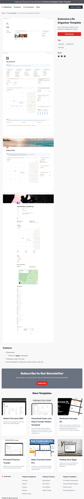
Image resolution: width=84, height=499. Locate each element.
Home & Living (26, 493)
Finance (24, 487)
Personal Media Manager (70, 484)
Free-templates (12, 13)
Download (69, 34)
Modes (18, 355)
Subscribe (42, 383)
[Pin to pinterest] (65, 56)
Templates (17, 7)
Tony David (46, 484)
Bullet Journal (67, 487)
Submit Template (75, 7)
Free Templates (28, 7)
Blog (38, 7)
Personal (61, 47)
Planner (24, 484)
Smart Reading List (69, 490)
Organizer (61, 44)
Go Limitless (46, 487)
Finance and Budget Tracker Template (57, 2)
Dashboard (70, 44)
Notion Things (47, 490)
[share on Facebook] (62, 56)
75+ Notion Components (70, 480)
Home (3, 13)
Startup (24, 490)
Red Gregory (46, 480)
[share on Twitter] (59, 56)
